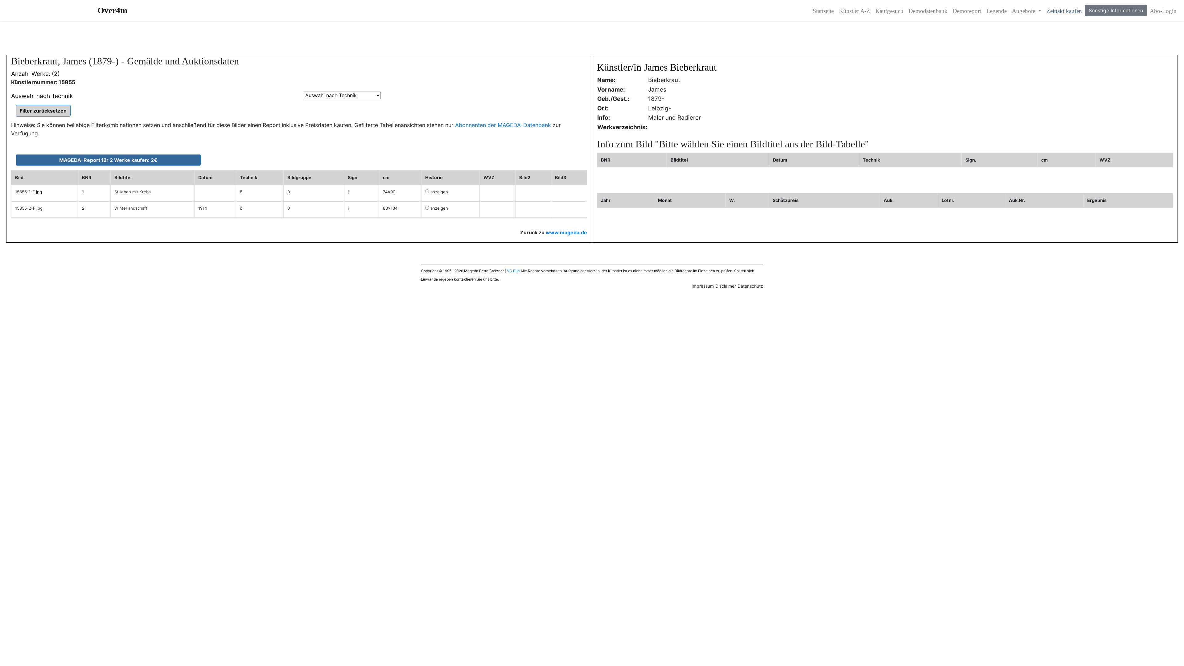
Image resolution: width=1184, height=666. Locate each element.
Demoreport (967, 11)
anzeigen (439, 191)
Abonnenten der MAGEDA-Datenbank (503, 125)
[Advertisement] (592, 38)
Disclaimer (725, 286)
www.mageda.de (566, 232)
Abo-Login (1163, 11)
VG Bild (513, 271)
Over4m (112, 10)
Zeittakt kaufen (1064, 11)
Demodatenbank (928, 11)
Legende (996, 11)
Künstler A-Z (854, 11)
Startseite (823, 11)
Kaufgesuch (889, 11)
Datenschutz (750, 286)
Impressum (703, 286)
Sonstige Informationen (1116, 10)
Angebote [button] (1024, 11)
